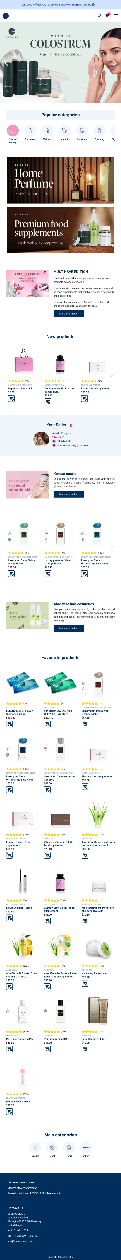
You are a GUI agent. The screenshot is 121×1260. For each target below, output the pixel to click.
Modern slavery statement (22, 1187)
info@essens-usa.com (20, 1241)
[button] (116, 62)
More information (68, 313)
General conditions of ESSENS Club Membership (34, 1193)
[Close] (117, 4)
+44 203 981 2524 (18, 1230)
